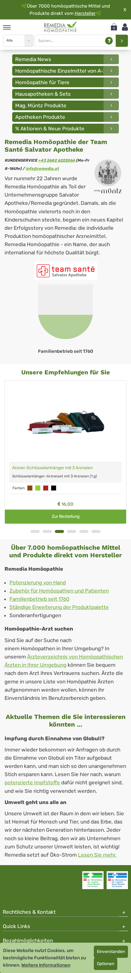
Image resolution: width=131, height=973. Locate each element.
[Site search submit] (122, 41)
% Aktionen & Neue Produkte (49, 128)
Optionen (105, 963)
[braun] (30, 488)
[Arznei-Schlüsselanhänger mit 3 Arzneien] (65, 421)
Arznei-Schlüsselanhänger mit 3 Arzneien (52, 467)
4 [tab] (71, 531)
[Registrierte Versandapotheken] (93, 880)
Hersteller (85, 13)
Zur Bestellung (66, 516)
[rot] (45, 488)
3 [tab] (59, 531)
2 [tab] (47, 531)
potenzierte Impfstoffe (32, 782)
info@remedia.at (42, 168)
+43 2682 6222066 (56, 160)
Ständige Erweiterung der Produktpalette (59, 607)
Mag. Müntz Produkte (40, 105)
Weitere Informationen (45, 965)
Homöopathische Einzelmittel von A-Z (60, 71)
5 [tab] (83, 531)
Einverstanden (111, 951)
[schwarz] (53, 488)
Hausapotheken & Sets (43, 94)
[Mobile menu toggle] (7, 27)
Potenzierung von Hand (37, 582)
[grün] (38, 488)
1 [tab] (35, 531)
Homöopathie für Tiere (42, 82)
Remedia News (33, 59)
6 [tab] (96, 531)
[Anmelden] (125, 27)
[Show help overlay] (109, 41)
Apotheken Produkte (40, 117)
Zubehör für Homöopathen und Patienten (59, 591)
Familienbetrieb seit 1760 (39, 599)
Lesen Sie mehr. (97, 855)
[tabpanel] (65, 319)
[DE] (60, 27)
